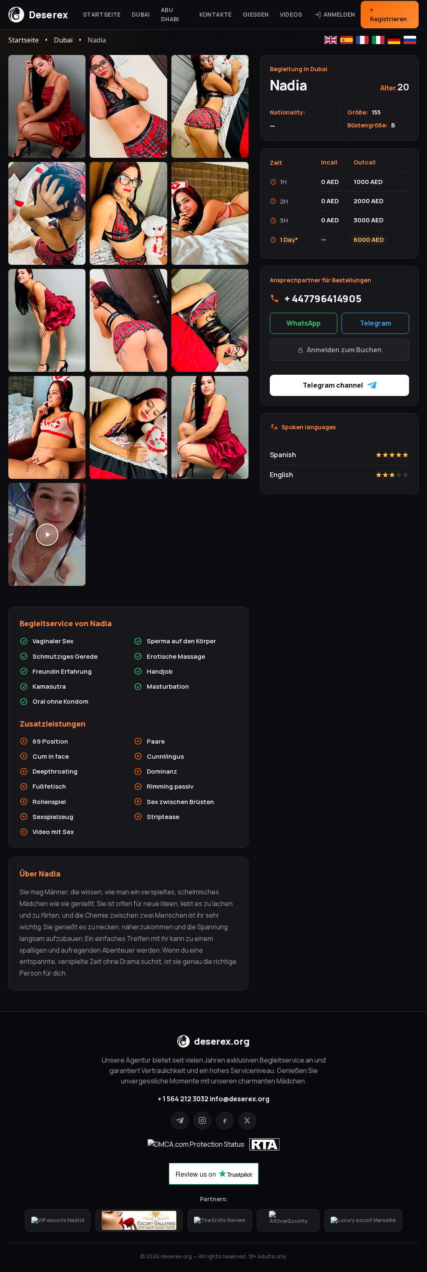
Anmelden (339, 14)
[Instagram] (202, 1120)
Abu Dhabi (170, 14)
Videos (291, 14)
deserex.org (222, 1041)
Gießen (256, 14)
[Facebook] (225, 1120)
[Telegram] (179, 1120)
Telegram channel (333, 385)
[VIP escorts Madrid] (57, 1220)
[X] (247, 1120)
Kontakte (215, 14)
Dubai (141, 14)
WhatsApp (303, 323)
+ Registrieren (388, 14)
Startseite (102, 14)
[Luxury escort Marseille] (363, 1220)
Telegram (375, 323)
